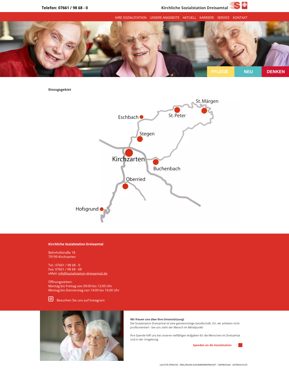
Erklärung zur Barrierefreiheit (198, 364)
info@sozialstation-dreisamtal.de (82, 273)
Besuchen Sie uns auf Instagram (80, 300)
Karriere (207, 17)
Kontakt (240, 17)
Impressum (224, 364)
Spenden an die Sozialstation (212, 345)
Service (223, 17)
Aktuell (189, 17)
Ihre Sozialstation (131, 17)
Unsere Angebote (164, 17)
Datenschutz (239, 364)
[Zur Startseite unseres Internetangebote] (238, 8)
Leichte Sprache (169, 364)
